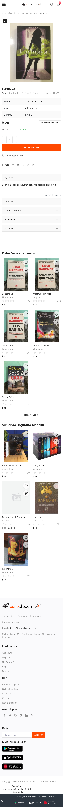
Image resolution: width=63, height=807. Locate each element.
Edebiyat (16, 13)
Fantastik (34, 13)
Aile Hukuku (18, 792)
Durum (5, 129)
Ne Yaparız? (8, 662)
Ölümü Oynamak (41, 345)
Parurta (6, 520)
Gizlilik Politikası (10, 689)
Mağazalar (7, 657)
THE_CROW (38, 520)
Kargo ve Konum (13, 210)
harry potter (39, 465)
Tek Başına (7, 345)
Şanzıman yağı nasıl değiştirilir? (17, 789)
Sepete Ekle (33, 147)
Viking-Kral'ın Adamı (12, 465)
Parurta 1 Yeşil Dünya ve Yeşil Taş (16, 517)
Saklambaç (7, 293)
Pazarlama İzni (9, 693)
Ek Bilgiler (9, 201)
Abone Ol (38, 734)
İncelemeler (10, 219)
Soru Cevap (17, 786)
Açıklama (9, 177)
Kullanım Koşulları (11, 684)
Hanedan (37, 517)
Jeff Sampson (31, 108)
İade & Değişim (9, 702)
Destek (5, 671)
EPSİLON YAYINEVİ (33, 101)
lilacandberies (40, 469)
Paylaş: (5, 164)
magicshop (7, 469)
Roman (25, 13)
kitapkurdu (13, 93)
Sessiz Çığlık (8, 397)
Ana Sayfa (6, 13)
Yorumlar (9, 228)
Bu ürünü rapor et (53, 195)
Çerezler (6, 698)
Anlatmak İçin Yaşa (42, 293)
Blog (4, 666)
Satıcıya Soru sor (51, 122)
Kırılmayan (7, 568)
